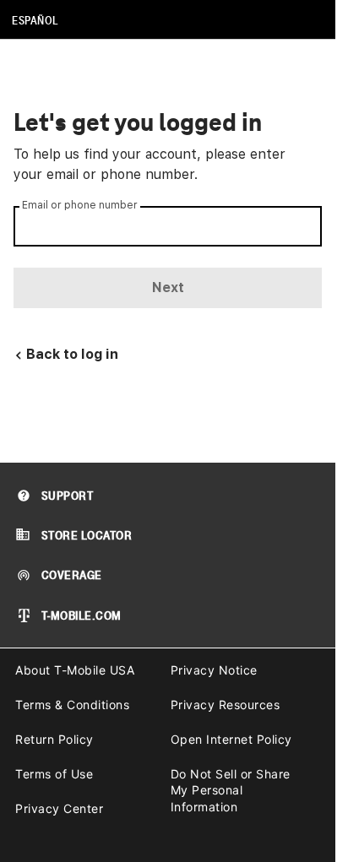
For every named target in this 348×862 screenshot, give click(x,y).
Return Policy (54, 739)
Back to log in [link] (72, 354)
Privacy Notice (214, 670)
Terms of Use (54, 774)
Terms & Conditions (72, 704)
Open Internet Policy (231, 739)
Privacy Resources (225, 704)
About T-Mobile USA (74, 670)
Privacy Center (59, 808)
